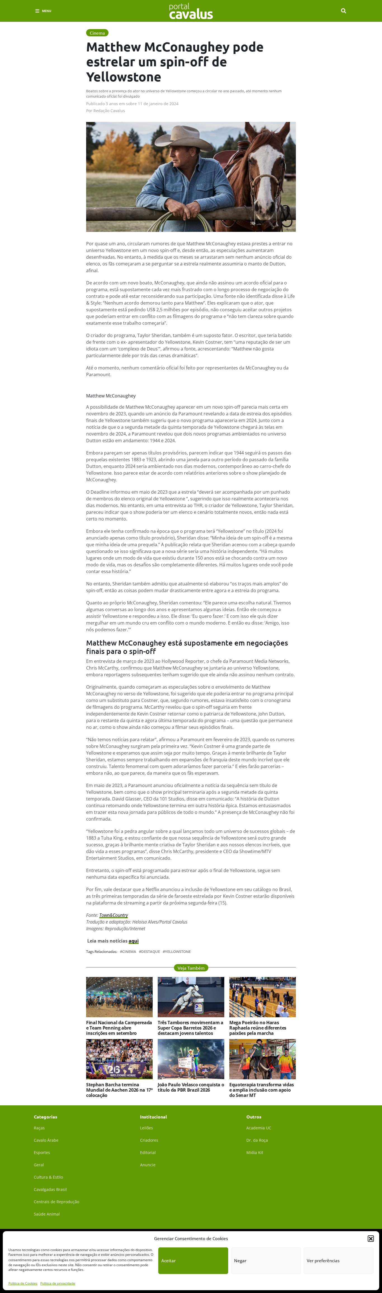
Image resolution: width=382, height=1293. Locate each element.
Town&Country (113, 915)
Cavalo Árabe (46, 1140)
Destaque (150, 951)
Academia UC (258, 1128)
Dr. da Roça (257, 1140)
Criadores (149, 1140)
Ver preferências (323, 1260)
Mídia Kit (254, 1152)
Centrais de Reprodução (56, 1201)
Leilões (146, 1128)
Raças (39, 1128)
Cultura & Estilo (48, 1177)
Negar (240, 1260)
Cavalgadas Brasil (50, 1189)
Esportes (42, 1152)
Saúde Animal (47, 1214)
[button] (371, 1238)
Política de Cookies (22, 1283)
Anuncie (147, 1164)
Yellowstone (178, 951)
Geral (39, 1164)
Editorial (148, 1152)
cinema (129, 951)
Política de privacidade (57, 1283)
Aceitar (168, 1260)
